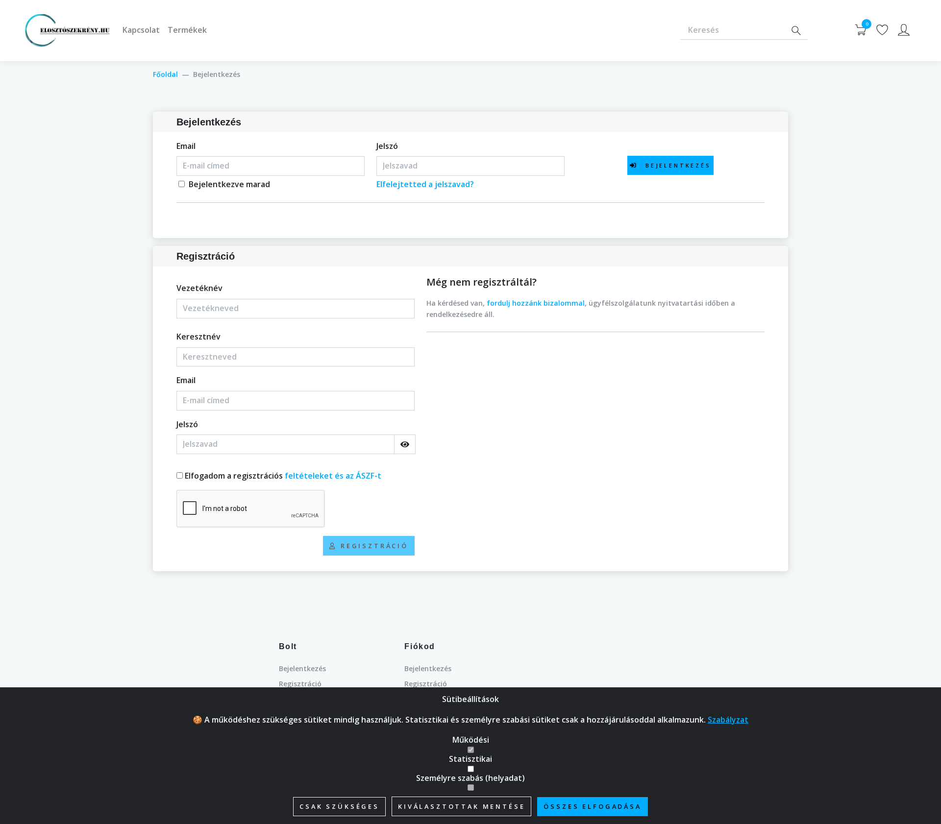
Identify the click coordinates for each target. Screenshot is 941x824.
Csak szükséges (339, 806)
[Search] (796, 30)
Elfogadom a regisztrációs (283, 475)
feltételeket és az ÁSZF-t (333, 475)
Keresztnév (198, 336)
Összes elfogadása (592, 806)
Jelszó (387, 146)
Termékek (187, 29)
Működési (470, 739)
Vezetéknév (199, 288)
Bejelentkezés (302, 668)
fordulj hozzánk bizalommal (536, 303)
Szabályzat (728, 719)
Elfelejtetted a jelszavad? (425, 184)
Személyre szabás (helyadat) (470, 778)
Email (186, 146)
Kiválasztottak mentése (461, 806)
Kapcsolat (141, 29)
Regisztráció (300, 683)
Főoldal (165, 74)
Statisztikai (470, 758)
